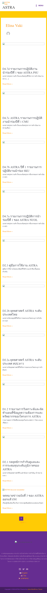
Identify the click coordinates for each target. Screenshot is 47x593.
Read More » (8, 84)
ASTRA (8, 7)
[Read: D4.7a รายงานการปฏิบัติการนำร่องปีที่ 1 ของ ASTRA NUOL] (23, 201)
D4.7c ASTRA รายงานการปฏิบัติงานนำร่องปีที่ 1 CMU (22, 119)
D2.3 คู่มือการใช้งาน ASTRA (20, 265)
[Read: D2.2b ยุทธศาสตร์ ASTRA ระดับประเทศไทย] (23, 295)
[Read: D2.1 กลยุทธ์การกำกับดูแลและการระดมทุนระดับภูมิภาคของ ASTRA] (23, 446)
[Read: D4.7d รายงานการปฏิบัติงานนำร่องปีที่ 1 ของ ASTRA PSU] (23, 53)
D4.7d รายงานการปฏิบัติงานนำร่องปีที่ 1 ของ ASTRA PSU (20, 70)
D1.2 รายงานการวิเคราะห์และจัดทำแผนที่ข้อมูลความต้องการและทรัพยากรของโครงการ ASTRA (23, 412)
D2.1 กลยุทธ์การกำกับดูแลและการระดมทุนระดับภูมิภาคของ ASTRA (21, 465)
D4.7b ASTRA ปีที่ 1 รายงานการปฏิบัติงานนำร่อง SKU (22, 169)
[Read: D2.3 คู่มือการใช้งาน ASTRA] (23, 250)
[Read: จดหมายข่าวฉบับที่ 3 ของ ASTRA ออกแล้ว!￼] (13, 490)
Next (23, 522)
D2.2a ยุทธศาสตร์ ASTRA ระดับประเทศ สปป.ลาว (22, 361)
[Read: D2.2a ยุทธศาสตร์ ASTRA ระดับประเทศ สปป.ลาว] (23, 344)
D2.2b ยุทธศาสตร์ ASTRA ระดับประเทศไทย (22, 312)
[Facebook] (20, 569)
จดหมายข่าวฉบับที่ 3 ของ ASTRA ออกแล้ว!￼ (23, 497)
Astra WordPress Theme (35, 589)
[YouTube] (27, 569)
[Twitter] (23, 569)
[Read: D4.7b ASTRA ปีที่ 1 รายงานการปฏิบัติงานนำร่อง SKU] (23, 152)
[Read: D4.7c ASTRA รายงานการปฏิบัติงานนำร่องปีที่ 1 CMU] (23, 102)
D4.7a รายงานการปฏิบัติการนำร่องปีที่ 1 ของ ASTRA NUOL (21, 218)
